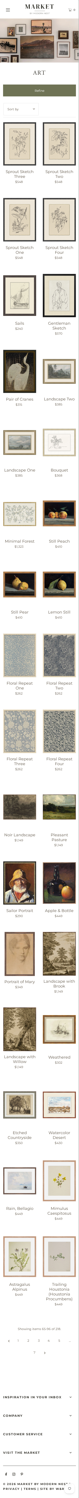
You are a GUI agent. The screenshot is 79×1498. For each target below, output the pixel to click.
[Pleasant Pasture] (59, 807)
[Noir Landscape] (19, 807)
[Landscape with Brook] (59, 954)
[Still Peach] (59, 513)
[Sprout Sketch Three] (19, 144)
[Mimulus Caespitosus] (59, 1181)
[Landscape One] (19, 442)
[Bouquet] (59, 442)
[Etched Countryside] (19, 1105)
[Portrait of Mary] (19, 954)
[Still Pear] (19, 584)
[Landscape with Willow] (19, 1029)
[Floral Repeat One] (19, 655)
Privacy (11, 1489)
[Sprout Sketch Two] (59, 144)
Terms (30, 1489)
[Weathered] (59, 1029)
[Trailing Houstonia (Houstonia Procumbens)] (59, 1257)
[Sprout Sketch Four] (59, 220)
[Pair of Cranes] (19, 371)
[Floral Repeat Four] (59, 731)
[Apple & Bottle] (59, 883)
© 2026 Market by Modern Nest (35, 1484)
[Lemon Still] (59, 584)
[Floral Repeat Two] (59, 655)
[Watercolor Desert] (59, 1105)
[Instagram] (13, 1474)
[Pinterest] (22, 1474)
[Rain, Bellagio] (19, 1181)
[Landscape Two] (59, 371)
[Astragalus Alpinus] (19, 1257)
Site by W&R (52, 1489)
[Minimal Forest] (19, 513)
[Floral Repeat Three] (19, 731)
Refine (39, 90)
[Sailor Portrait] (19, 883)
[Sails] (19, 295)
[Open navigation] (13, 9)
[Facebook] (6, 1474)
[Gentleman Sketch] (59, 295)
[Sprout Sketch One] (19, 220)
